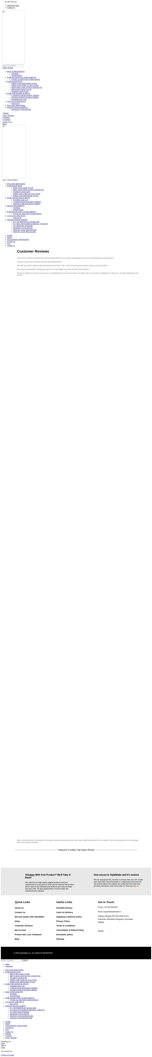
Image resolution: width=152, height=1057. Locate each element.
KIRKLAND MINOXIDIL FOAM (24, 83)
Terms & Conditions (65, 926)
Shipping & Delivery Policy (69, 917)
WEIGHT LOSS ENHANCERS (25, 230)
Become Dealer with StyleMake (29, 917)
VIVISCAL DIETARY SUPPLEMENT (25, 79)
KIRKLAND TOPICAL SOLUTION (25, 85)
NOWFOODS (16, 75)
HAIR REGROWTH (14, 81)
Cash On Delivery (64, 912)
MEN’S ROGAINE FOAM (23, 188)
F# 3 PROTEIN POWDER (23, 226)
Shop (17, 921)
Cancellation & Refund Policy (70, 930)
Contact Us (20, 912)
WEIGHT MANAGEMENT (17, 107)
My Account (20, 930)
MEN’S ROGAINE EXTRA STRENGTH (28, 190)
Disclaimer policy (64, 934)
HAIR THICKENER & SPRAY (18, 93)
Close (3, 1043)
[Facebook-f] (109, 931)
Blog (17, 939)
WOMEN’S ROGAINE (21, 192)
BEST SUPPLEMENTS (16, 71)
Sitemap (60, 939)
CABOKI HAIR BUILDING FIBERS (25, 95)
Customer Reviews (24, 926)
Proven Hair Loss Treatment (28, 934)
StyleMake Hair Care (18, 99)
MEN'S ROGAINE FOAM (21, 89)
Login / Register (11, 1038)
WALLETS (15, 103)
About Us (19, 908)
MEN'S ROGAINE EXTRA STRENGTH (26, 87)
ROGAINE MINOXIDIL (16, 105)
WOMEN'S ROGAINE (19, 91)
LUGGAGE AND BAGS (16, 101)
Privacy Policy (63, 921)
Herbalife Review (64, 908)
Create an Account (7, 1055)
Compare (8, 1036)
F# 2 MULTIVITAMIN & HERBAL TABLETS (30, 224)
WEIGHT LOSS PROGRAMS (24, 232)
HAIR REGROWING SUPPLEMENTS (21, 77)
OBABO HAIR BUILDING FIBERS (25, 97)
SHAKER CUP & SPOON (21, 109)
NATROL (15, 73)
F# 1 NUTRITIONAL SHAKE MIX (26, 222)
